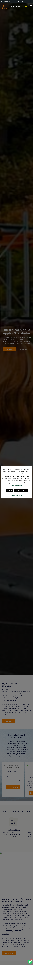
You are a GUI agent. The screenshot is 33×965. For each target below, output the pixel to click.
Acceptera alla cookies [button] (21, 490)
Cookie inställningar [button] (16, 495)
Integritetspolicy (16, 485)
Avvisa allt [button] (9, 490)
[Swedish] (26, 6)
